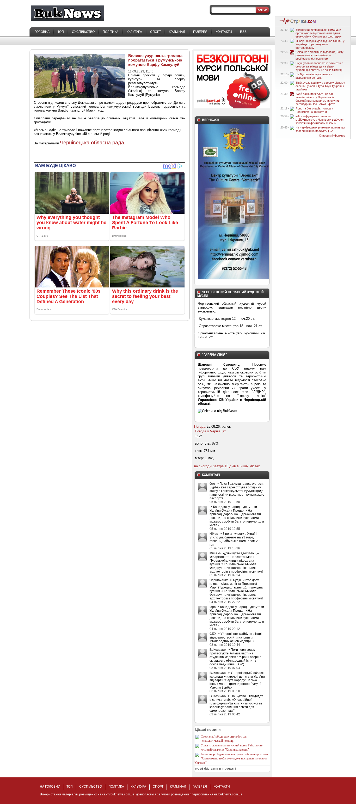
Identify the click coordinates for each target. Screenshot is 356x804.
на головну (50, 786)
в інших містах (248, 466)
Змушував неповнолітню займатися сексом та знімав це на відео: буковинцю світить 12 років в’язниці (319, 66)
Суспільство (83, 32)
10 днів (230, 466)
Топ (61, 32)
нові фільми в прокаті (215, 768)
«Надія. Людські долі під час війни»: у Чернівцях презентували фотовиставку (320, 44)
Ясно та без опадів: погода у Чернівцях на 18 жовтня (314, 110)
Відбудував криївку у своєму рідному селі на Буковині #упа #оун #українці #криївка (320, 86)
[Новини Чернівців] (296, 23)
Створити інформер (332, 135)
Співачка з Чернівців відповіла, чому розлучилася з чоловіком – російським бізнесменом (319, 55)
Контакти (224, 32)
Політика (110, 32)
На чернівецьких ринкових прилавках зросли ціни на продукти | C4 (320, 129)
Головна (42, 32)
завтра (218, 466)
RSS (243, 32)
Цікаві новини (208, 729)
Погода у (210, 431)
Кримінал (177, 32)
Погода (199, 426)
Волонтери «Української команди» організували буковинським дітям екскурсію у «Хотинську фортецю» (318, 33)
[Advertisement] (95, 154)
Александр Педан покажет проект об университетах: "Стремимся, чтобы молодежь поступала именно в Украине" (231, 758)
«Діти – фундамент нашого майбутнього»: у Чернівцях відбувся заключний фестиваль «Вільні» (319, 120)
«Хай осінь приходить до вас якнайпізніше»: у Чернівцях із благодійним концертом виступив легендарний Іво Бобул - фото (318, 99)
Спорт (155, 32)
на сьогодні (203, 466)
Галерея (200, 32)
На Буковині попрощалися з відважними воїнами (314, 76)
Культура (134, 32)
